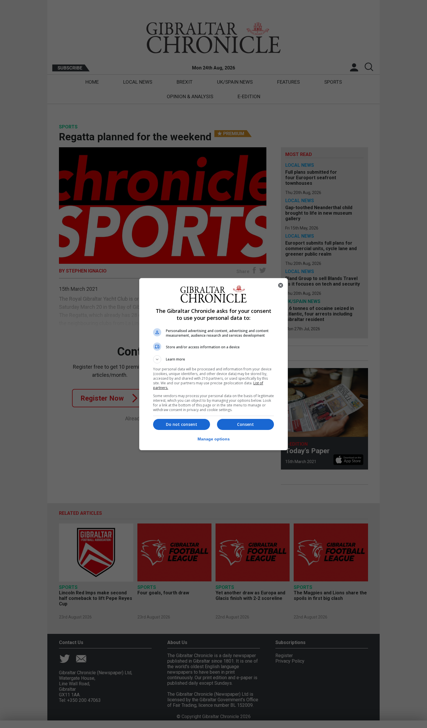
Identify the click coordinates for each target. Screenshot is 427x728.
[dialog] (213, 364)
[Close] (280, 285)
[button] (213, 359)
